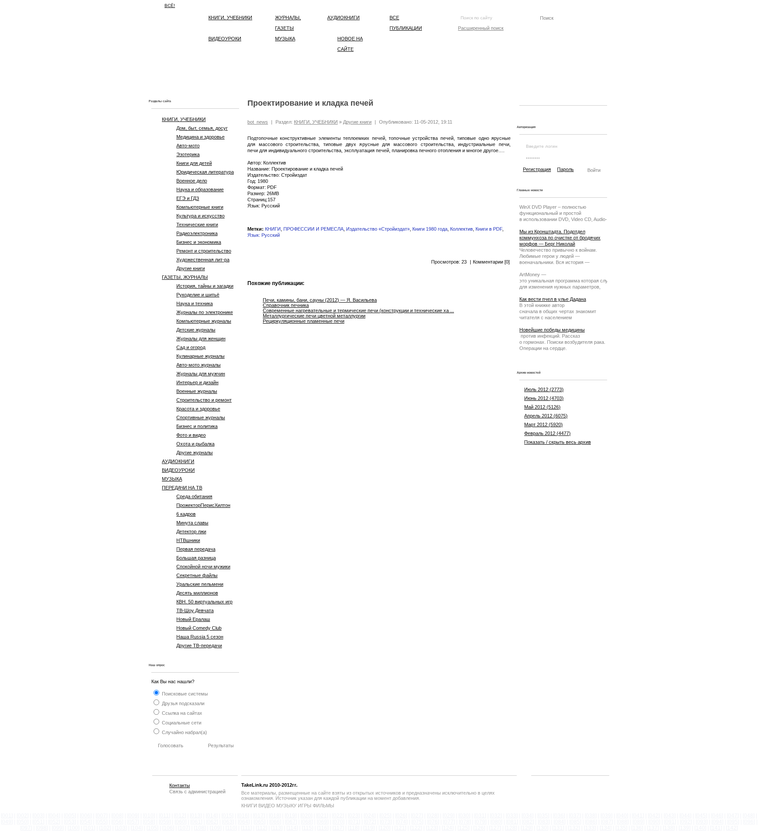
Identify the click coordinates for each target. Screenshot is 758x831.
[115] (307, 828)
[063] (228, 822)
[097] (26, 828)
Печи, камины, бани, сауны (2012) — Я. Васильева (320, 300)
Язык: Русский (263, 235)
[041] (638, 816)
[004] (54, 816)
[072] (370, 822)
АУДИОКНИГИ (343, 17)
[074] (402, 822)
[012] (180, 816)
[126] (479, 828)
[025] (385, 816)
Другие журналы (194, 452)
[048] (748, 816)
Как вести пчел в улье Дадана (552, 299)
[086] (591, 822)
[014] (212, 816)
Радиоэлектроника (197, 233)
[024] (369, 816)
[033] (512, 816)
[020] (306, 816)
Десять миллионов (197, 593)
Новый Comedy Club (199, 628)
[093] (702, 822)
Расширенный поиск (481, 28)
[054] (86, 822)
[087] (607, 822)
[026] (401, 816)
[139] (684, 828)
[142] (732, 828)
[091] (670, 822)
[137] (653, 828)
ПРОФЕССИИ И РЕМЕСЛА (313, 229)
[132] (574, 828)
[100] (73, 828)
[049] (7, 822)
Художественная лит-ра (202, 259)
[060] (180, 822)
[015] (227, 816)
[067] (291, 822)
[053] (70, 822)
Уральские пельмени (199, 584)
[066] (275, 822)
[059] (165, 822)
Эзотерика (188, 154)
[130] (542, 828)
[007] (101, 816)
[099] (58, 828)
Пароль (565, 169)
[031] (480, 816)
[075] (417, 822)
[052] (54, 822)
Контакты (179, 785)
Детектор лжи (191, 531)
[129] (527, 828)
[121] (400, 828)
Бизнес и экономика (198, 242)
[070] (338, 822)
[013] (196, 816)
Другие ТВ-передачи (199, 645)
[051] (38, 822)
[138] (669, 828)
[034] (527, 816)
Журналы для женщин (200, 338)
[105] (152, 828)
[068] (307, 822)
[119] (369, 828)
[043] (670, 816)
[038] (591, 816)
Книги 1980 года (429, 229)
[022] (338, 816)
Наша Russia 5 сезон (199, 636)
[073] (386, 822)
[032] (496, 816)
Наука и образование (200, 189)
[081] (512, 822)
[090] (654, 822)
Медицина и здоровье (200, 136)
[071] (354, 822)
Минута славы (192, 522)
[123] (432, 828)
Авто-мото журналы (198, 364)
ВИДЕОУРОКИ (224, 38)
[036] (559, 816)
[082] (528, 822)
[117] (338, 828)
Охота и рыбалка (195, 443)
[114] (292, 828)
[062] (212, 822)
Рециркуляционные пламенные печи (303, 321)
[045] (701, 816)
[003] (38, 816)
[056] (117, 822)
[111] (246, 828)
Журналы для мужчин (200, 373)
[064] (244, 822)
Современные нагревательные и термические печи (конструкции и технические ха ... (358, 310)
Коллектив (461, 229)
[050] (23, 822)
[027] (417, 816)
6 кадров (186, 514)
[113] (276, 828)
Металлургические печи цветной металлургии (314, 315)
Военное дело (191, 180)
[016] (243, 816)
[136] (637, 828)
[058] (149, 822)
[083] (544, 822)
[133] (590, 828)
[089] (638, 822)
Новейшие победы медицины (552, 329)
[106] (168, 828)
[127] (495, 828)
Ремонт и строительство (203, 250)
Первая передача (195, 549)
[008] (117, 816)
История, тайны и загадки (204, 286)
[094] (717, 822)
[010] (149, 816)
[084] (559, 822)
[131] (558, 828)
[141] (716, 828)
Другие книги (190, 268)
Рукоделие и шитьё (197, 294)
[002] (23, 816)
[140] (700, 828)
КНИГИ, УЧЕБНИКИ (230, 17)
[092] (686, 822)
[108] (200, 828)
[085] (575, 822)
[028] (433, 816)
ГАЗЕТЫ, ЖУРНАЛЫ (185, 277)
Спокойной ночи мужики (203, 566)
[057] (133, 822)
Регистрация (537, 169)
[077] (449, 822)
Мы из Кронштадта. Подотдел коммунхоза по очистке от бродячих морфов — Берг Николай (560, 237)
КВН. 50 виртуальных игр (204, 601)
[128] (511, 828)
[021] (322, 816)
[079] (480, 822)
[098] (42, 828)
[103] (121, 828)
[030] (464, 816)
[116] (323, 828)
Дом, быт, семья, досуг (202, 128)
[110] (231, 828)
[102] (105, 828)
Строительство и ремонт (204, 400)
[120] (384, 828)
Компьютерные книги (199, 207)
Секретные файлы (197, 575)
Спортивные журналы (200, 417)
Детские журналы (195, 329)
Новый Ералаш (193, 619)
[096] (749, 822)
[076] (433, 822)
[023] (354, 816)
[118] (353, 828)
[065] (259, 822)
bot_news (257, 122)
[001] (7, 816)
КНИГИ (273, 229)
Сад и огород (190, 347)
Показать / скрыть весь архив (557, 442)
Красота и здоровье (198, 408)
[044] (685, 816)
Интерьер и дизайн (197, 382)
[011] (164, 816)
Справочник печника (286, 305)
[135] (621, 828)
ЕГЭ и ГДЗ (187, 198)
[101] (89, 828)
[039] (606, 816)
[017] (259, 816)
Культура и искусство (200, 215)
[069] (323, 822)
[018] (275, 816)
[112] (261, 828)
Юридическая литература (205, 172)
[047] (733, 816)
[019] (291, 816)
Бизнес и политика (197, 426)
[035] (543, 816)
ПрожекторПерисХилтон (203, 505)
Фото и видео (191, 435)
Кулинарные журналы (200, 356)
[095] (733, 822)
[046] (717, 816)
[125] (463, 828)
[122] (416, 828)
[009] (133, 816)
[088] (623, 822)
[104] (137, 828)
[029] (448, 816)
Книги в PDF (489, 229)
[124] (448, 828)
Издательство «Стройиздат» (378, 229)
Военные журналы (196, 391)
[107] (184, 828)
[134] (605, 828)
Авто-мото (188, 145)
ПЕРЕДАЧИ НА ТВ (182, 487)
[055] (101, 822)
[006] (86, 816)
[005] (70, 816)
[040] (622, 816)
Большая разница (196, 557)
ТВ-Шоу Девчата (195, 610)
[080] (496, 822)
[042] (654, 816)
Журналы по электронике (204, 312)
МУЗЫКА (285, 38)
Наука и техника (194, 303)
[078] (465, 822)
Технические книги (197, 224)
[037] (575, 816)
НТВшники (188, 540)
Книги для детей (194, 163)
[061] (196, 822)
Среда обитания (194, 496)
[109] (216, 828)
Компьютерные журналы (203, 321)
